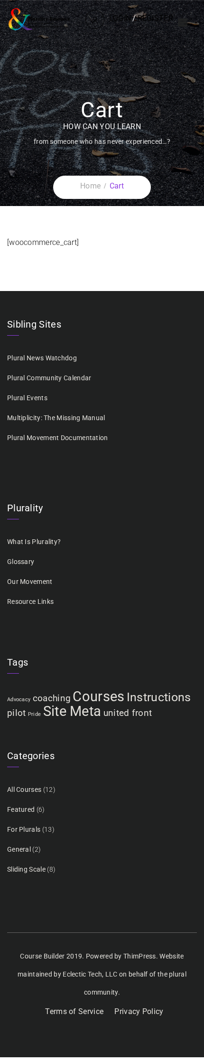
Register (155, 18)
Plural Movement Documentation (57, 438)
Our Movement (30, 581)
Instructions (159, 697)
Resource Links (30, 601)
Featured (21, 809)
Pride (34, 714)
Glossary (20, 561)
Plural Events (27, 398)
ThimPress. (140, 956)
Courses (98, 696)
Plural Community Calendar (49, 378)
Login (120, 18)
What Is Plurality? (34, 541)
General (19, 849)
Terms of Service (74, 1011)
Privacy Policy (138, 1011)
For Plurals (23, 829)
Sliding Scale (26, 869)
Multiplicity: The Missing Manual (56, 418)
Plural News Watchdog (42, 358)
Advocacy (18, 699)
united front (127, 712)
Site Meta (72, 711)
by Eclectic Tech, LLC (85, 974)
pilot (16, 712)
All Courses (24, 789)
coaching (52, 698)
